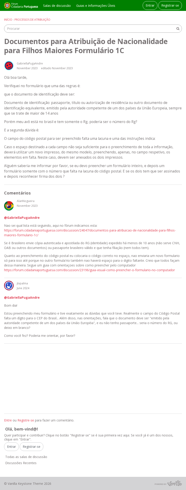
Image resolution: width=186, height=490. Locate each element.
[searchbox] (93, 29)
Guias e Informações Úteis (95, 5)
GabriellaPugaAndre (30, 63)
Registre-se (25, 420)
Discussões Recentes (21, 463)
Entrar (150, 5)
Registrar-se (170, 5)
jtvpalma (22, 283)
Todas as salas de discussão (26, 457)
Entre (8, 420)
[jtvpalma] (9, 285)
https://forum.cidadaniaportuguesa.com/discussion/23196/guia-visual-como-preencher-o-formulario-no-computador (89, 270)
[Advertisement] (93, 378)
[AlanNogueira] (9, 206)
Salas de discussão (57, 5)
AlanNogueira (25, 201)
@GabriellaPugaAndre (22, 217)
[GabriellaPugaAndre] (9, 65)
